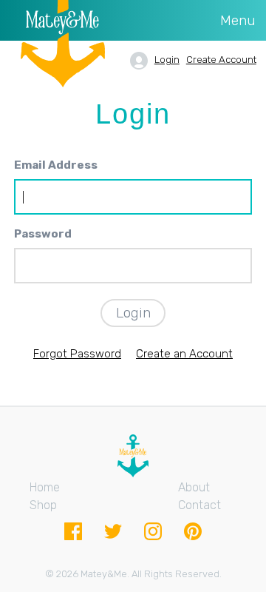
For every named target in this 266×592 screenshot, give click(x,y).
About (194, 487)
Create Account (221, 59)
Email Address (56, 165)
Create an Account (184, 353)
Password (43, 233)
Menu (238, 20)
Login (167, 59)
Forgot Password (77, 353)
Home (45, 487)
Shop (43, 505)
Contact (199, 505)
